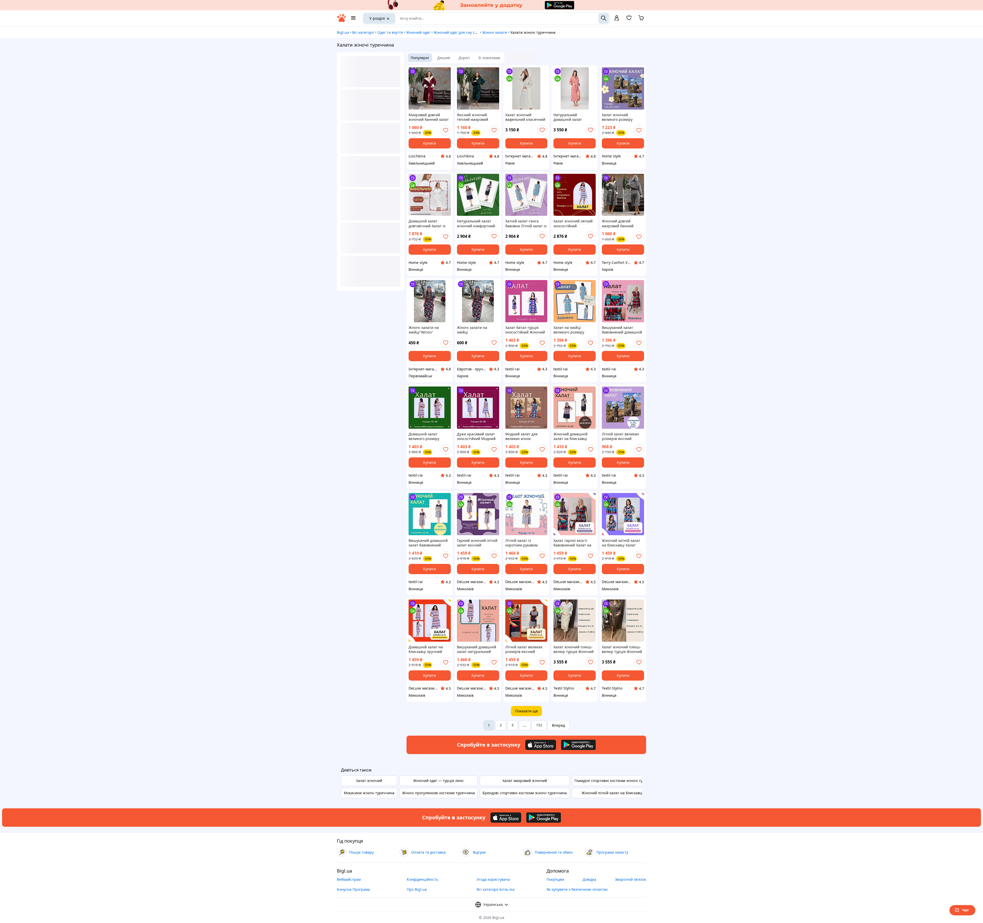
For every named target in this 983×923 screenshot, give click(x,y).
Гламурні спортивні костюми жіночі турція (612, 780)
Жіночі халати (494, 32)
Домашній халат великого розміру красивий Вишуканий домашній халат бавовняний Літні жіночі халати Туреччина (428, 436)
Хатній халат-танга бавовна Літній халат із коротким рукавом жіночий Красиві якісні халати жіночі (526, 223)
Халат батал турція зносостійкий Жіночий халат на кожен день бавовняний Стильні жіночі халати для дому (526, 330)
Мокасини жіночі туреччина (369, 792)
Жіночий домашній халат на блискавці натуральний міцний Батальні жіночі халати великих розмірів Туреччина (574, 436)
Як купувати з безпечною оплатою (577, 889)
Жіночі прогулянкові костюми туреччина (438, 792)
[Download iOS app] (540, 745)
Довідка (589, 879)
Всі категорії (363, 32)
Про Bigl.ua (417, 889)
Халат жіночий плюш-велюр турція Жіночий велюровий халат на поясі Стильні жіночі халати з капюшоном (573, 649)
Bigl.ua (343, 32)
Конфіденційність (422, 879)
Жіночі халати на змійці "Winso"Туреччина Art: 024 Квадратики (477, 330)
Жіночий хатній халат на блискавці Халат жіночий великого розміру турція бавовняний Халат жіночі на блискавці (621, 543)
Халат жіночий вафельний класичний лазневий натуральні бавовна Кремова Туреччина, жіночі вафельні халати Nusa (525, 117)
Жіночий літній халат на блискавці (612, 792)
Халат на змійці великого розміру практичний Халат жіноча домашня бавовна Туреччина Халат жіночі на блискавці (570, 330)
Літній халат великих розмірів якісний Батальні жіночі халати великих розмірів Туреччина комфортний (622, 436)
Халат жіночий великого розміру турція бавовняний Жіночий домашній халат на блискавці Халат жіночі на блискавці (619, 117)
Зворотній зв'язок (630, 879)
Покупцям (555, 879)
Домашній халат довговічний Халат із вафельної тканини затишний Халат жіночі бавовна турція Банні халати (429, 223)
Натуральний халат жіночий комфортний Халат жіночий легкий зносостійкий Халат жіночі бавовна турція (476, 223)
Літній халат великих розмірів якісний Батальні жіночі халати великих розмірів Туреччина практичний (526, 649)
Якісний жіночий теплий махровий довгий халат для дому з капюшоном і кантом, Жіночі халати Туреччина (477, 117)
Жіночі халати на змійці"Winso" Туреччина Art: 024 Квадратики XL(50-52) (427, 330)
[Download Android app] (578, 745)
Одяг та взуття (390, 32)
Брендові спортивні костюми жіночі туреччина (525, 792)
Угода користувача (493, 879)
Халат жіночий (369, 780)
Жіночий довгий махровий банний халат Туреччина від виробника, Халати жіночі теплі (620, 223)
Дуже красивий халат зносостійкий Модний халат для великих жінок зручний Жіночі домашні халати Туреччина (476, 436)
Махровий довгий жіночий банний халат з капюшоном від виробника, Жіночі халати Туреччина (429, 117)
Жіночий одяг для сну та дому (460, 32)
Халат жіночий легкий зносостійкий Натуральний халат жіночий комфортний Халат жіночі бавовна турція (573, 223)
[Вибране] (629, 19)
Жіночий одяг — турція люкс (438, 780)
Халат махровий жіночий (525, 780)
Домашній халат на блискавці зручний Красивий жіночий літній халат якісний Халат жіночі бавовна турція (428, 649)
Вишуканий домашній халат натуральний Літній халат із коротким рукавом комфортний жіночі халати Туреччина (476, 649)
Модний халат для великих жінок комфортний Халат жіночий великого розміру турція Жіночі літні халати (524, 436)
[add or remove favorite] (446, 130)
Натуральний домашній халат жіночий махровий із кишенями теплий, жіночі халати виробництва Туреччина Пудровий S (573, 117)
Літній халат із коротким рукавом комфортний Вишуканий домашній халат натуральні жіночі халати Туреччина (524, 543)
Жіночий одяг (418, 32)
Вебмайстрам (349, 879)
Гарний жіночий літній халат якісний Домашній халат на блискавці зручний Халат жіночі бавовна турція (477, 543)
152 (539, 725)
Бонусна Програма (353, 889)
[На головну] (341, 20)
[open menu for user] (617, 18)
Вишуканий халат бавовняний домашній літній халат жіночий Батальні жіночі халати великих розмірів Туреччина (622, 330)
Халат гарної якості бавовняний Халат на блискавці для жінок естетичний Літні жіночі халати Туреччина (572, 543)
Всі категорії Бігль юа (496, 889)
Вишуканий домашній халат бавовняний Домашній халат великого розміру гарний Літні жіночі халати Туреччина (428, 543)
